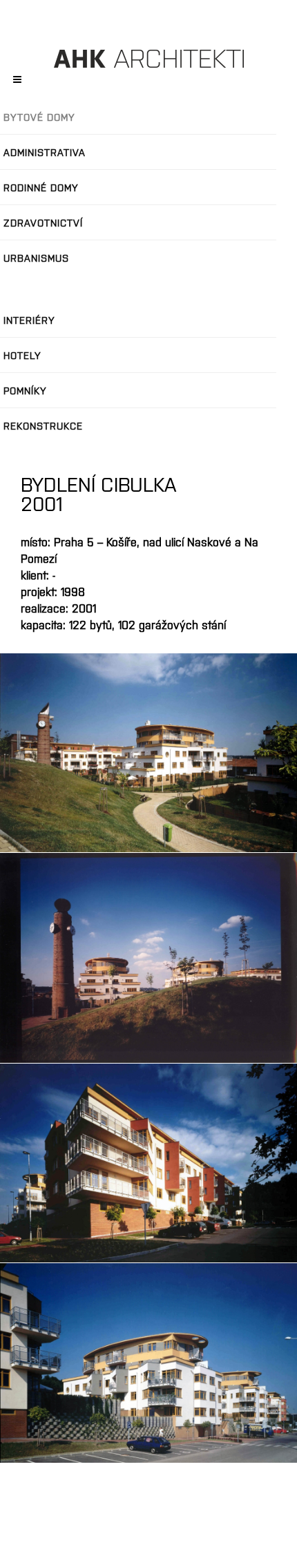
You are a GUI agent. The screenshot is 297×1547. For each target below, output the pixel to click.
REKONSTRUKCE (43, 425)
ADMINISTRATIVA (44, 152)
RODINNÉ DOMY (41, 187)
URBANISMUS (36, 257)
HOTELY (22, 355)
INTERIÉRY (29, 320)
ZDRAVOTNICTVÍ (43, 222)
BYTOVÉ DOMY (39, 116)
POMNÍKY (25, 390)
